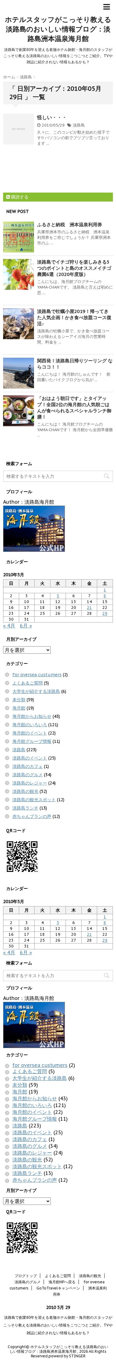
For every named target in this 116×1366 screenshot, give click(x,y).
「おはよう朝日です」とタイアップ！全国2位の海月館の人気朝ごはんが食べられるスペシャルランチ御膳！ (74, 407)
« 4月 (9, 626)
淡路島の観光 (25, 791)
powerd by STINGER (67, 1356)
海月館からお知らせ (31, 716)
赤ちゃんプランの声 (31, 816)
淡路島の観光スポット (34, 799)
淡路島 (79, 125)
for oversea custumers (37, 674)
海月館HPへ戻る (62, 1282)
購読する (19, 197)
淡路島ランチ (25, 808)
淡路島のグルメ (27, 774)
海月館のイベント (29, 733)
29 (104, 613)
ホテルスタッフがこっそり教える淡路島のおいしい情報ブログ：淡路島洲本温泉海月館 (58, 29)
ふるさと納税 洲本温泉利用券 (69, 224)
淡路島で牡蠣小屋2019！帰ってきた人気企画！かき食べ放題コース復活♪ (74, 317)
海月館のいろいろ (29, 724)
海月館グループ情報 (31, 741)
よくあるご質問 (27, 683)
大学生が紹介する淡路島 (36, 691)
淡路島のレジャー (29, 783)
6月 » (26, 626)
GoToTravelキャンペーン (58, 1288)
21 (89, 607)
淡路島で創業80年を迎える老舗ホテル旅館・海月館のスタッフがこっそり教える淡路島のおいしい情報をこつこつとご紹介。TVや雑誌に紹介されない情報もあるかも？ (58, 1325)
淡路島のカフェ (27, 766)
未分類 (18, 699)
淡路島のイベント (29, 758)
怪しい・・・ (52, 117)
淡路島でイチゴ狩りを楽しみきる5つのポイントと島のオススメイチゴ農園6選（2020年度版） (74, 268)
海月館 (18, 708)
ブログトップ (26, 1275)
